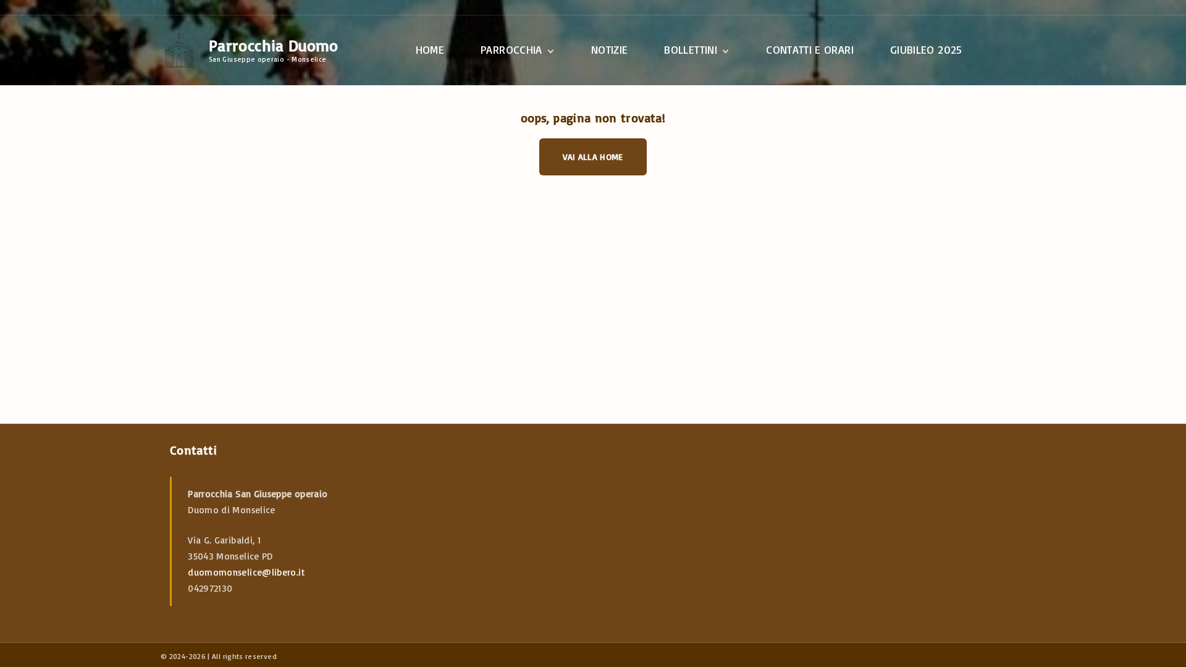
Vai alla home (593, 156)
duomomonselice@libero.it (246, 572)
